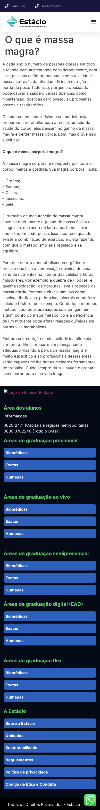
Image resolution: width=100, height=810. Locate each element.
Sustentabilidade (21, 747)
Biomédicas (17, 452)
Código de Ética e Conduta (31, 784)
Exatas (12, 464)
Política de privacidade (27, 772)
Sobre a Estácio (20, 723)
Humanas (15, 477)
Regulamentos (19, 759)
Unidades (15, 735)
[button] (94, 22)
